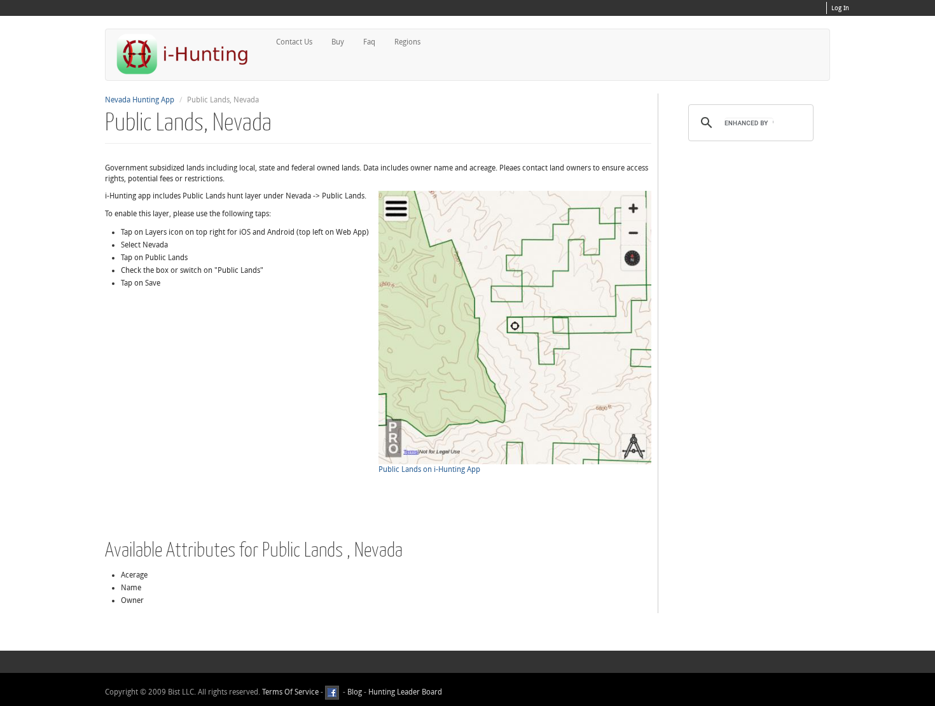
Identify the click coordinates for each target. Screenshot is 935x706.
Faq (369, 42)
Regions (407, 42)
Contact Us (294, 42)
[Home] (187, 53)
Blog (354, 692)
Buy (337, 42)
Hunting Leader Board (404, 692)
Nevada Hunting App (139, 99)
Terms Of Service (290, 692)
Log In (840, 8)
